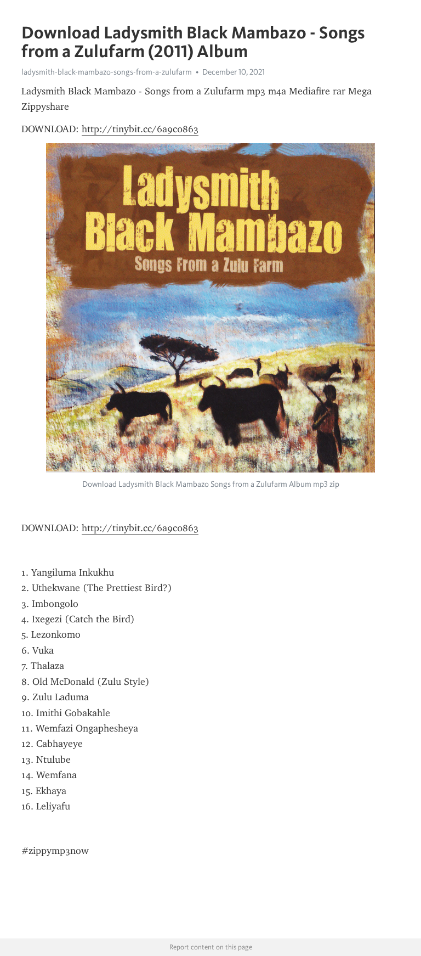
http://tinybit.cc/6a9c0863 (140, 129)
